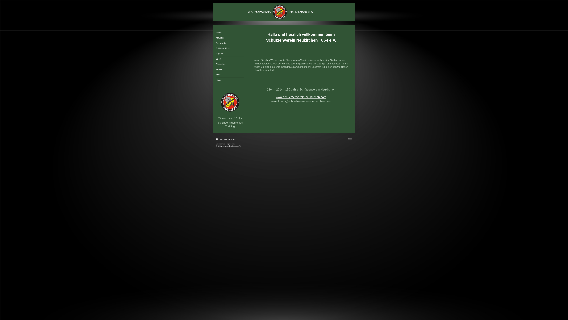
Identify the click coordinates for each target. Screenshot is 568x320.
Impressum (230, 144)
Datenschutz (220, 144)
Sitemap (233, 139)
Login (350, 139)
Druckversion (224, 139)
